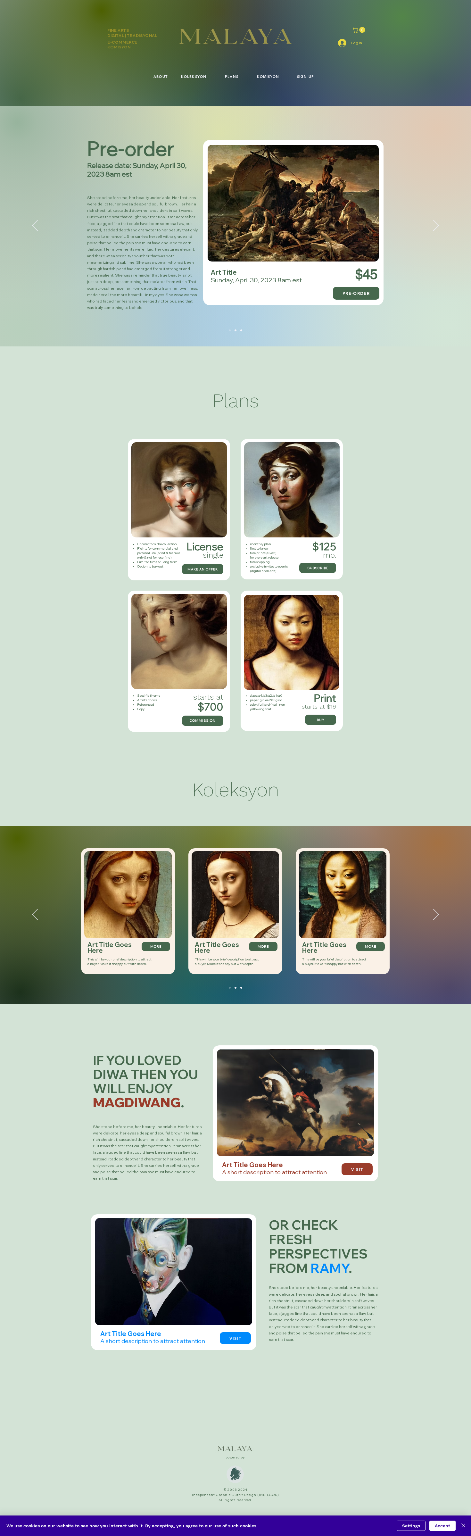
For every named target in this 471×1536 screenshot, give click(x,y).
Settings (411, 1525)
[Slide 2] (235, 330)
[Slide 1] (230, 330)
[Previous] (35, 226)
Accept (442, 1525)
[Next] (436, 226)
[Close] (463, 1526)
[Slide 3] (241, 330)
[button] (359, 30)
